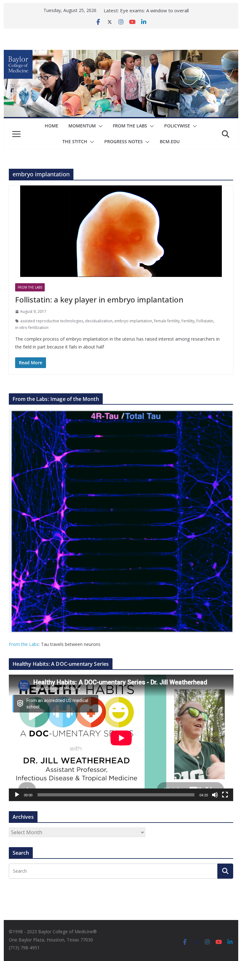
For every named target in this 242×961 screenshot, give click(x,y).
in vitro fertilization (32, 327)
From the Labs (24, 644)
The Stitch (74, 141)
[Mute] (215, 795)
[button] (99, 126)
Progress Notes (123, 141)
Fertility (188, 321)
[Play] (17, 795)
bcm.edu (170, 141)
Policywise (177, 126)
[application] (121, 738)
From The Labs (130, 126)
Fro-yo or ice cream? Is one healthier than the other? (150, 10)
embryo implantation (133, 321)
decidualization (98, 321)
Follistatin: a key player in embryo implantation (99, 299)
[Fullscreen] (225, 795)
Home (51, 126)
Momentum (82, 126)
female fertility (167, 321)
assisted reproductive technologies (51, 321)
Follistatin (204, 321)
